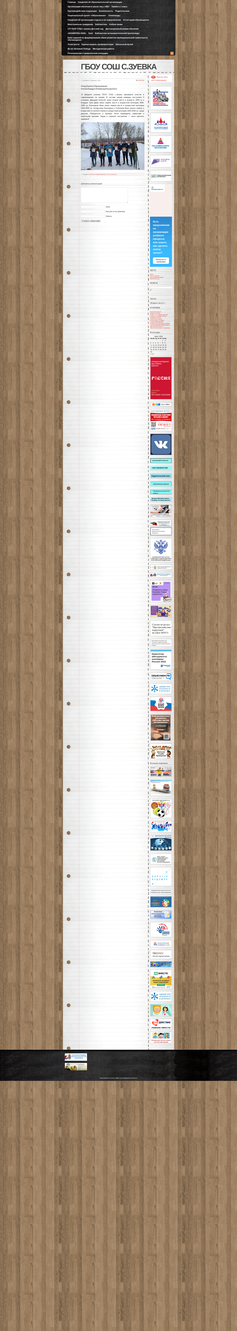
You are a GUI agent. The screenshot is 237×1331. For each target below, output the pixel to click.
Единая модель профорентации (97, 44)
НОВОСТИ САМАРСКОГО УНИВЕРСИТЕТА (158, 316)
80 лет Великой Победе (79, 49)
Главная (72, 2)
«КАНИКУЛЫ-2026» (77, 33)
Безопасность (106, 11)
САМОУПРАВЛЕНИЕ (156, 322)
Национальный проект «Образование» (87, 15)
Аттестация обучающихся (136, 20)
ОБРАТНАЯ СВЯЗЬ (156, 319)
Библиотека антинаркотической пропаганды (117, 33)
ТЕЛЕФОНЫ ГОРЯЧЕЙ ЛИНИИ (160, 323)
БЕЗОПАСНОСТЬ (155, 311)
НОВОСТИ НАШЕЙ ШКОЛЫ (97, 174)
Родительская (122, 11)
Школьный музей (124, 44)
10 (151, 345)
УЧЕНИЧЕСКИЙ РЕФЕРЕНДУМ (159, 325)
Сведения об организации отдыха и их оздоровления (94, 20)
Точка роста (73, 44)
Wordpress (134, 1078)
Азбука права (116, 24)
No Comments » (112, 174)
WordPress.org (154, 279)
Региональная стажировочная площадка (88, 53)
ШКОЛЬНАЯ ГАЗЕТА (156, 326)
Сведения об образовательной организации (100, 2)
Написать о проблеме (161, 260)
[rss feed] (172, 54)
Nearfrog (112, 1078)
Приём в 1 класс (119, 7)
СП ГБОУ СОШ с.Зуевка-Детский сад (85, 29)
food (91, 33)
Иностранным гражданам (80, 24)
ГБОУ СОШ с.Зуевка (118, 66)
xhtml (120, 1078)
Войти (152, 274)
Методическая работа (103, 49)
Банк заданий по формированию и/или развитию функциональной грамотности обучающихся (108, 39)
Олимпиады (114, 15)
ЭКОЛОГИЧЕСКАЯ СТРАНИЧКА (160, 328)
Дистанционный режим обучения (122, 29)
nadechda (141, 80)
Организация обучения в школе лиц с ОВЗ (88, 7)
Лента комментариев (156, 277)
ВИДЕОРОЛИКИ (155, 313)
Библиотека (101, 24)
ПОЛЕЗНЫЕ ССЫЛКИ (157, 320)
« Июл (152, 354)
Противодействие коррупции (82, 11)
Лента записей (154, 276)
